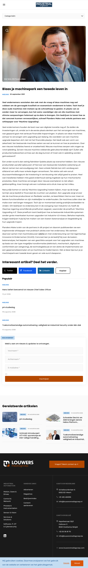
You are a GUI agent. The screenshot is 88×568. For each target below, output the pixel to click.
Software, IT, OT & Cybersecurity (10, 525)
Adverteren (28, 490)
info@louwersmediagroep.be (71, 536)
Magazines (28, 494)
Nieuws (5, 94)
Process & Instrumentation (10, 507)
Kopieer (62, 271)
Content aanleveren (28, 504)
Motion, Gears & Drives (10, 493)
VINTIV (41, 234)
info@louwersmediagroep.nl (70, 502)
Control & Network (7, 500)
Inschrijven (44, 379)
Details (66, 563)
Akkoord (77, 563)
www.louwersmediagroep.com (71, 548)
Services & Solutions (8, 518)
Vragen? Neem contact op (66, 464)
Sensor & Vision (10, 513)
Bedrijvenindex (30, 498)
